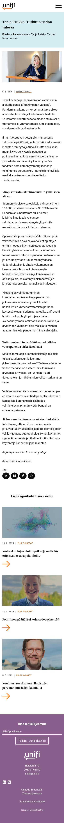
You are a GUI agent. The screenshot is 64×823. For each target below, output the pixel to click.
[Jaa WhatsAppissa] (31, 475)
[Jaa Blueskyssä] (14, 475)
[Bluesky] (9, 781)
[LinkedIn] (4, 781)
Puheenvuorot (21, 34)
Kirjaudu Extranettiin (32, 789)
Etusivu (6, 34)
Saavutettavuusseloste (32, 801)
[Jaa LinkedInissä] (6, 475)
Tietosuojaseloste (32, 793)
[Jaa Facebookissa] (23, 475)
